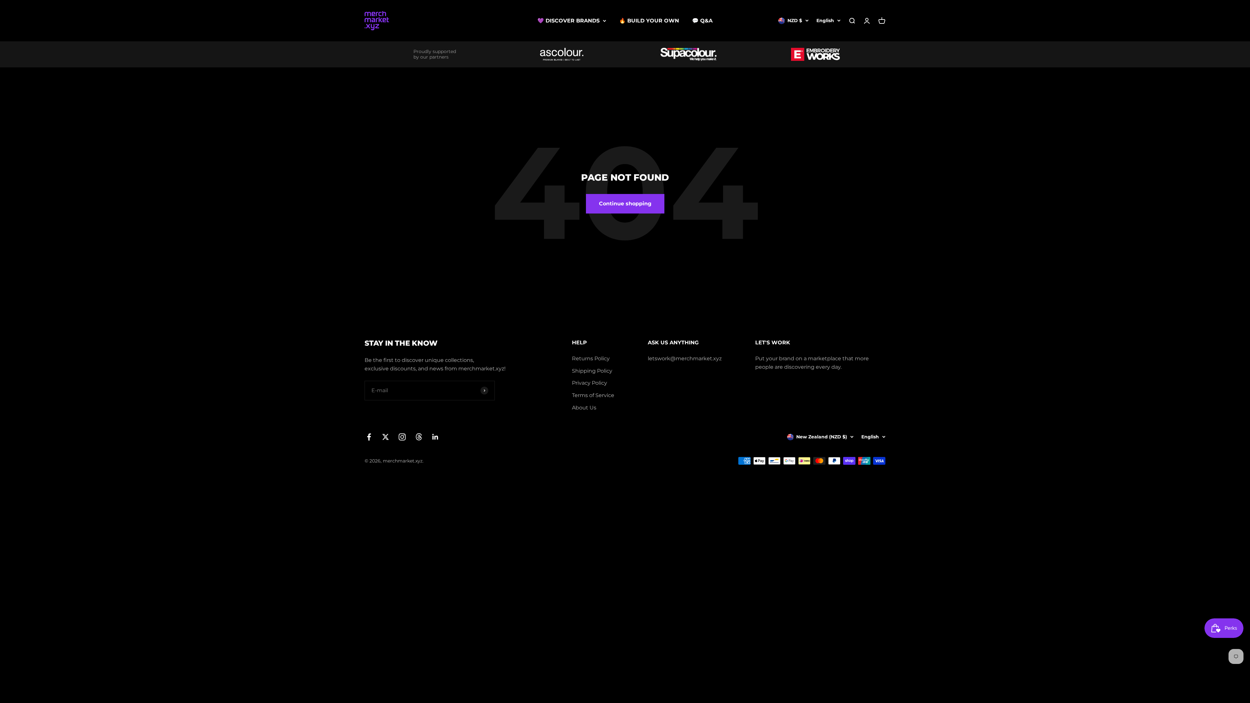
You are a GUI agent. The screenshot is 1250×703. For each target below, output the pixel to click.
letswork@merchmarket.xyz (685, 358)
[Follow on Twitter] (385, 437)
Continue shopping (625, 203)
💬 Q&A (702, 21)
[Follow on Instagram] (402, 437)
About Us (584, 408)
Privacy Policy (589, 383)
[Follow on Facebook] (369, 437)
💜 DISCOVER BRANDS (568, 21)
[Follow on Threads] (418, 437)
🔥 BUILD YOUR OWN (649, 21)
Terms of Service (593, 395)
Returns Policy (591, 358)
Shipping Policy (592, 371)
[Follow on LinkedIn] (435, 437)
